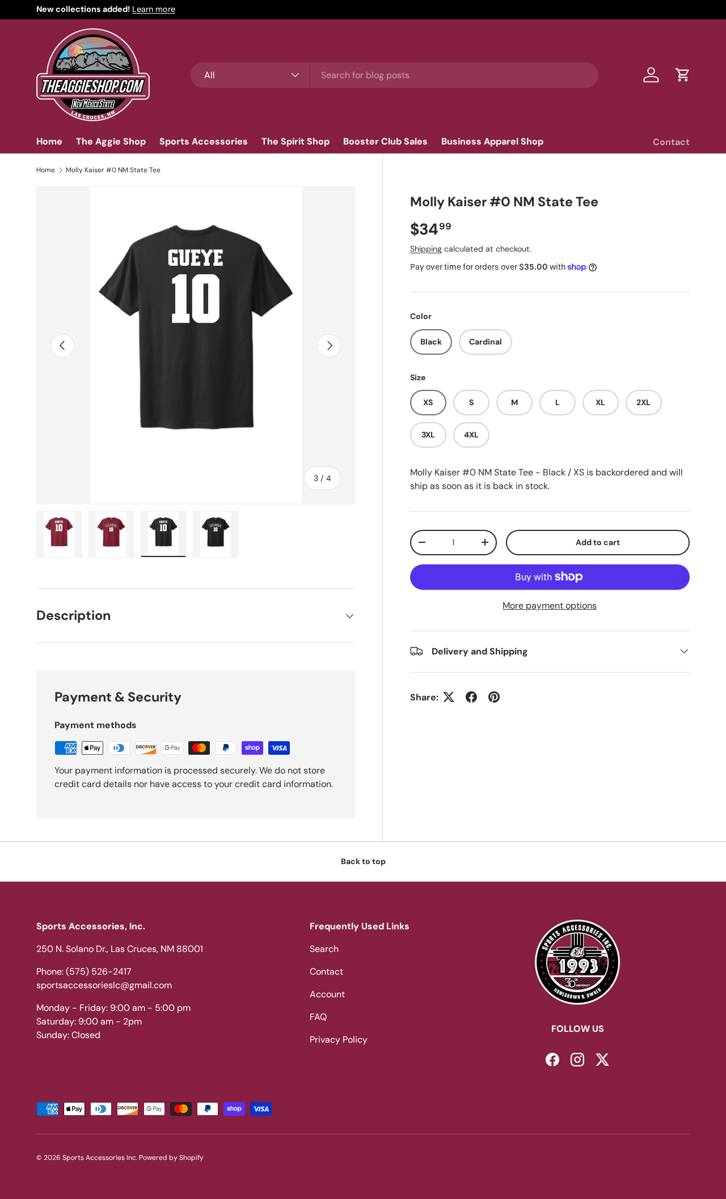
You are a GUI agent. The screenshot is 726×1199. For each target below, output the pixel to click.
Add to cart (598, 542)
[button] (682, 74)
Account (327, 994)
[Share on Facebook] (471, 697)
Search (324, 949)
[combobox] (394, 75)
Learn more (153, 9)
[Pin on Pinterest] (494, 697)
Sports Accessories (203, 141)
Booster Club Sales (385, 141)
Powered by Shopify (171, 1157)
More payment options (550, 605)
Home (49, 141)
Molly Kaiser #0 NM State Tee (113, 170)
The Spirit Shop (295, 141)
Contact (671, 142)
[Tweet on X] (448, 697)
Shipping (426, 249)
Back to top (363, 861)
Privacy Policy (339, 1039)
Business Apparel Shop (492, 141)
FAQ (318, 1017)
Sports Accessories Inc (99, 1157)
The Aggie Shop (111, 141)
